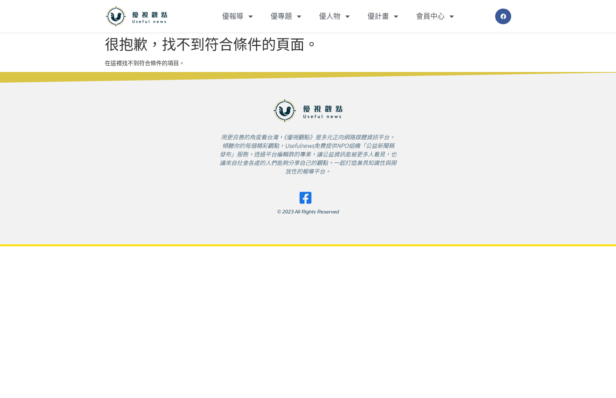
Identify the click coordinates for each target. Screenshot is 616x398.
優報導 (232, 16)
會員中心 (430, 16)
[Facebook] (503, 17)
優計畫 (378, 16)
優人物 (329, 16)
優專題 (281, 16)
